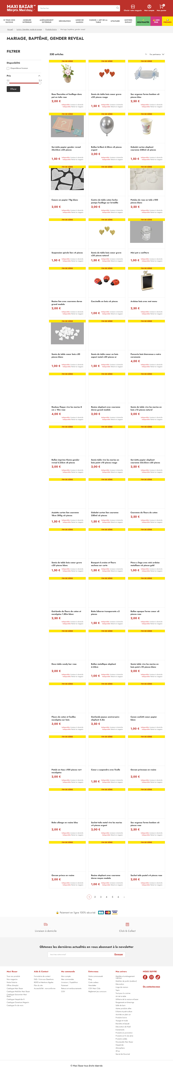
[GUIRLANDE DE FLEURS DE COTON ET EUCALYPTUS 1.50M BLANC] (67, 593)
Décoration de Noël (123, 1027)
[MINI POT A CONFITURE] (146, 234)
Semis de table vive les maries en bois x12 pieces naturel (146, 408)
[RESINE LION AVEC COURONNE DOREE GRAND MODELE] (67, 283)
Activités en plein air (123, 1015)
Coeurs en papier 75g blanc (65, 200)
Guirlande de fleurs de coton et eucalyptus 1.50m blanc (66, 613)
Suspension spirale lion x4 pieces (67, 252)
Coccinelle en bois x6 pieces (104, 301)
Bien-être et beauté (122, 1024)
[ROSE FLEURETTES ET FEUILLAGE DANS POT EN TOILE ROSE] (67, 75)
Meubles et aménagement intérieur (125, 977)
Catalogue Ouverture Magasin (18, 1003)
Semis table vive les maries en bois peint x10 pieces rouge (105, 461)
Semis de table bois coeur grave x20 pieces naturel (106, 254)
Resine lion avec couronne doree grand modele (67, 303)
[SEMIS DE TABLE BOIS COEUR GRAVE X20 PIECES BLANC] (67, 544)
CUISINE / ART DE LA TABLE (98, 21)
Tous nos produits (13, 976)
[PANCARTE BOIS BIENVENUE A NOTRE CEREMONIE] (146, 335)
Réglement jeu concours (97, 992)
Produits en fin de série (124, 1036)
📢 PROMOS (167, 21)
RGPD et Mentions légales (43, 983)
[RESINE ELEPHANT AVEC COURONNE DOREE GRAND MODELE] (107, 388)
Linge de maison (122, 987)
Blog (90, 980)
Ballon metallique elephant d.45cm (103, 665)
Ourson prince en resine (63, 875)
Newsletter (92, 986)
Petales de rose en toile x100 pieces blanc (144, 201)
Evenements (120, 1030)
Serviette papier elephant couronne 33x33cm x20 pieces (145, 461)
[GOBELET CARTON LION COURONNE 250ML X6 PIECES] (107, 494)
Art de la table (121, 996)
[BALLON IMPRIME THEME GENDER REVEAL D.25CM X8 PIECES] (67, 441)
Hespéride (119, 1045)
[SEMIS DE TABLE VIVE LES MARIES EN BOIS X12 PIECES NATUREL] (146, 388)
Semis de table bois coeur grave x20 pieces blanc (67, 564)
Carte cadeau (93, 983)
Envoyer (118, 954)
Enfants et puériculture (124, 1012)
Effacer (13, 89)
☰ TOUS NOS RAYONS (9, 21)
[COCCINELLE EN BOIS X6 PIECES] (107, 283)
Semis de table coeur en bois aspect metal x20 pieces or (104, 355)
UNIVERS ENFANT (128, 21)
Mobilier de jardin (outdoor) (126, 981)
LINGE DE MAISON (80, 21)
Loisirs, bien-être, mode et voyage (29, 29)
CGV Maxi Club (94, 989)
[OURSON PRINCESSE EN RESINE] (146, 751)
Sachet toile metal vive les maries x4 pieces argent (106, 824)
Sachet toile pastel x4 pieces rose (146, 875)
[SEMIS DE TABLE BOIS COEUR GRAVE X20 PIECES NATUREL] (107, 234)
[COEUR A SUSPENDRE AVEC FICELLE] (107, 751)
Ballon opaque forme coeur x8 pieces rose (145, 613)
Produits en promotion (124, 1033)
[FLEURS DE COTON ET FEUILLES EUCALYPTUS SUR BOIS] (67, 698)
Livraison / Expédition (69, 983)
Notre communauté (95, 976)
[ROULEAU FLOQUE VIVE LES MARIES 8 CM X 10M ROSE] (67, 388)
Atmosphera (120, 1048)
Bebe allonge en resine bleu (65, 822)
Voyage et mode (122, 1021)
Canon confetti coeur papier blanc (144, 718)
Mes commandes (67, 980)
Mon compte (66, 976)
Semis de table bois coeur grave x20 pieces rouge (106, 95)
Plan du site (38, 986)
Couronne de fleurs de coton (144, 512)
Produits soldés (121, 1039)
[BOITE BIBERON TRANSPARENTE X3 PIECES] (107, 593)
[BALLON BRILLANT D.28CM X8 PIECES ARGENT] (107, 128)
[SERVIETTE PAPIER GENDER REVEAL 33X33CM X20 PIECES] (67, 128)
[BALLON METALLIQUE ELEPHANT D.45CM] (107, 645)
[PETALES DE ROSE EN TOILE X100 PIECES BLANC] (146, 181)
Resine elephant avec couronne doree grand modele (105, 408)
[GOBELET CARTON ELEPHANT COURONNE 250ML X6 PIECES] (146, 128)
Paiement (64, 986)
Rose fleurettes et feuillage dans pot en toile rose (67, 95)
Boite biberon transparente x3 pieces (105, 613)
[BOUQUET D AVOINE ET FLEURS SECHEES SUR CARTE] (107, 544)
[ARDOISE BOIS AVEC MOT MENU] (146, 283)
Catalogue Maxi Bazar (15, 989)
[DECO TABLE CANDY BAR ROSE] (67, 645)
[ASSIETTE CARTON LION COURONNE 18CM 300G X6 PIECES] (67, 494)
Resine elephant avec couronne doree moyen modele (105, 877)
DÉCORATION (65, 21)
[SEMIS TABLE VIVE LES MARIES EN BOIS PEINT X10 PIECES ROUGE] (107, 441)
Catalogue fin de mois (15, 1006)
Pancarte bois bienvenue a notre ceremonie (146, 355)
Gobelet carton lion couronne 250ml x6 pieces (104, 514)
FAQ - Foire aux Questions (44, 980)
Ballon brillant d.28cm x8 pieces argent (106, 148)
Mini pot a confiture (140, 252)
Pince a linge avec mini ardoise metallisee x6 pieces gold (145, 564)
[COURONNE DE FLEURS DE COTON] (146, 494)
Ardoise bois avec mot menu (144, 301)
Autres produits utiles (123, 1009)
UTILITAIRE (115, 21)
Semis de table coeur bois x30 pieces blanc (66, 355)
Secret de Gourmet (123, 1054)
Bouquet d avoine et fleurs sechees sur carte (103, 564)
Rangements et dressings (125, 1003)
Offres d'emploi (12, 986)
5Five (118, 1051)
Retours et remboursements (71, 989)
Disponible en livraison (19, 68)
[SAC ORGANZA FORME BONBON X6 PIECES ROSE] (146, 804)
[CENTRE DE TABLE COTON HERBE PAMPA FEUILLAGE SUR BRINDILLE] (107, 181)
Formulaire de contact (42, 976)
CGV (63, 992)
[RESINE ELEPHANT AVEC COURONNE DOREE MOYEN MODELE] (107, 857)
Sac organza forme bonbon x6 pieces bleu (145, 95)
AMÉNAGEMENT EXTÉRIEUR (46, 21)
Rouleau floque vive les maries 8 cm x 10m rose (67, 408)
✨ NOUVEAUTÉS (143, 21)
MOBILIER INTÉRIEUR (27, 21)
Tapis (118, 990)
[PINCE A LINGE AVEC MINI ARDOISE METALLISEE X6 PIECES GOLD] (146, 544)
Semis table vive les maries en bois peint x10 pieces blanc (145, 665)
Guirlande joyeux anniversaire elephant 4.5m (105, 718)
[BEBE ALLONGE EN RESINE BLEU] (67, 804)
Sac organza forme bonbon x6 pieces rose (145, 824)
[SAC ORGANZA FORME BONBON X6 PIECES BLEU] (146, 75)
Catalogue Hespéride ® (16, 1000)
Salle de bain (120, 1006)
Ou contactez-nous (151, 986)
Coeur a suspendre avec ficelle (105, 769)
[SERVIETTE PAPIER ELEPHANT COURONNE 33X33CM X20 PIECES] (146, 441)
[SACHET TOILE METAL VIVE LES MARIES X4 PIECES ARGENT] (107, 804)
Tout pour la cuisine (123, 993)
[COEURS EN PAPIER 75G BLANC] (67, 181)
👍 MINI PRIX (156, 21)
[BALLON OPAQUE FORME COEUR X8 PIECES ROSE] (146, 593)
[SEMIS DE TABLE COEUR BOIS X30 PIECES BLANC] (67, 335)
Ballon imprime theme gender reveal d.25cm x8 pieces (65, 461)
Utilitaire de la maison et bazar (127, 1000)
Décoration (120, 984)
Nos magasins (12, 980)
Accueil (10, 29)
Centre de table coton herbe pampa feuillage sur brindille (104, 201)
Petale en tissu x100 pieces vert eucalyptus (66, 771)
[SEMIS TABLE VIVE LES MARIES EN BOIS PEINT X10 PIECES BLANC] (146, 645)
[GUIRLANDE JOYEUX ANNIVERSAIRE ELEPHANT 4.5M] (107, 698)
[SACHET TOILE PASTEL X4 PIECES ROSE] (146, 857)
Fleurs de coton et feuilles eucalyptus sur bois (64, 718)
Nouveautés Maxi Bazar (124, 1042)
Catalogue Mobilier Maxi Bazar (18, 992)
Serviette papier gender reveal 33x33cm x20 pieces (66, 148)
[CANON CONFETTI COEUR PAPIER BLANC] (146, 698)
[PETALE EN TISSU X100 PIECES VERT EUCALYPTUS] (67, 751)
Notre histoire (12, 983)
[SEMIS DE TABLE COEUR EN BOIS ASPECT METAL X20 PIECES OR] (107, 335)
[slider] (8, 83)
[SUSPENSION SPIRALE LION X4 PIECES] (67, 234)
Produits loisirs (51, 29)
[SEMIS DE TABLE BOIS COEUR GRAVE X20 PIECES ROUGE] (107, 75)
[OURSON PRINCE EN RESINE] (67, 857)
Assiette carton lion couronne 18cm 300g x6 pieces (65, 514)
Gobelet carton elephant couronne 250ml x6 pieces (143, 148)
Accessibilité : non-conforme (44, 989)
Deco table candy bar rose (64, 664)
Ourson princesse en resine (143, 769)
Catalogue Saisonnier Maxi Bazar (17, 996)
